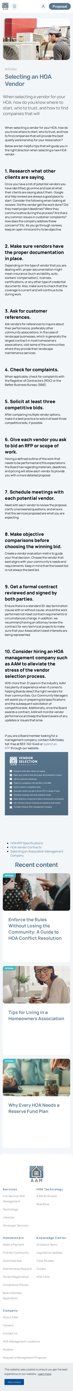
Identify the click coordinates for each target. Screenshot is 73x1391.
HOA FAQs (43, 1277)
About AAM (10, 1317)
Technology (10, 1209)
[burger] (14, 6)
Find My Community (16, 1253)
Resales (8, 1349)
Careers (8, 1325)
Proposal (60, 6)
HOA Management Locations (21, 1341)
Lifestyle (8, 1217)
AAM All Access (46, 1196)
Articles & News (46, 1245)
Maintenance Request (17, 1269)
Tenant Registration (16, 1277)
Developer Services (15, 1225)
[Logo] (36, 1174)
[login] (43, 6)
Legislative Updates (49, 1253)
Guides (41, 1269)
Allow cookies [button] (14, 1382)
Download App (12, 1261)
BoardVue (42, 1204)
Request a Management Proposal (24, 1358)
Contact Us (10, 1333)
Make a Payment (13, 1245)
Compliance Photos (15, 1285)
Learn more (44, 1374)
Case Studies (45, 1261)
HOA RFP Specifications (26, 843)
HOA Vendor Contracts (25, 847)
